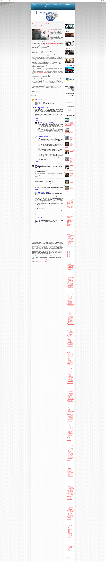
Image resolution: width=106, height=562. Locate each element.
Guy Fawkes (40, 122)
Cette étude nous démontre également (56, 35)
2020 (68, 253)
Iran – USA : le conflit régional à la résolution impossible (70, 227)
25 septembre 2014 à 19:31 (42, 99)
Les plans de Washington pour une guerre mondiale (70, 374)
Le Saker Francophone (69, 213)
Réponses (37, 120)
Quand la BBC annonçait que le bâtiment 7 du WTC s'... (70, 458)
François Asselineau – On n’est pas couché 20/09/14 (70, 353)
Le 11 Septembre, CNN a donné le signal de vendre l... (70, 418)
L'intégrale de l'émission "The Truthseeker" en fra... (70, 273)
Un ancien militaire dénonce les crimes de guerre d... (70, 298)
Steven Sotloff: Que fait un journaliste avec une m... (70, 511)
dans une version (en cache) (41, 72)
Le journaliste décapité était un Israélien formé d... (70, 520)
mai (68, 551)
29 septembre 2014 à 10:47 (44, 107)
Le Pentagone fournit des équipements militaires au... (70, 370)
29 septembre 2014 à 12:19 (48, 122)
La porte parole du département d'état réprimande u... (70, 488)
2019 (68, 254)
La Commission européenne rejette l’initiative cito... (70, 422)
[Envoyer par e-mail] (32, 95)
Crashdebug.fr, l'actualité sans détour (69, 198)
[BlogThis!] (33, 95)
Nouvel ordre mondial (57, 4)
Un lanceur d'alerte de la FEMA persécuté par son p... (70, 347)
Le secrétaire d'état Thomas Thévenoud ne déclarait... (70, 451)
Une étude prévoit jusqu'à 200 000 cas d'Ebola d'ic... (70, 425)
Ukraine (35, 6)
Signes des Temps (70, 219)
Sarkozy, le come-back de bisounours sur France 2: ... (70, 328)
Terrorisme (68, 6)
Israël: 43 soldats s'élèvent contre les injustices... (70, 415)
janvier (69, 556)
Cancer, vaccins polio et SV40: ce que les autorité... (70, 331)
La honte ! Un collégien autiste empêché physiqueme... (70, 508)
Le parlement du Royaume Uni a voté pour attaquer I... (70, 281)
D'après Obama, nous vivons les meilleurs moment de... (70, 321)
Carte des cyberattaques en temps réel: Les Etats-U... (70, 461)
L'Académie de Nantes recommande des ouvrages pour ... (70, 387)
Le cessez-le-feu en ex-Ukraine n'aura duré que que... (70, 485)
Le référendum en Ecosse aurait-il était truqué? (70, 368)
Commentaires (68, 103)
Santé (62, 6)
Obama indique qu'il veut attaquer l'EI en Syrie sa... (70, 454)
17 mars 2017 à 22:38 (41, 217)
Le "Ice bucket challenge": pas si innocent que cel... (70, 480)
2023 (68, 250)
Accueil (35, 4)
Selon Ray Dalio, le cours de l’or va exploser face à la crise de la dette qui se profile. (70, 209)
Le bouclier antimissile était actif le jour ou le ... (70, 428)
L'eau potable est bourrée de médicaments (70, 517)
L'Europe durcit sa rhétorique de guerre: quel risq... (70, 497)
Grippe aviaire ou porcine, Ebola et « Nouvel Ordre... (70, 350)
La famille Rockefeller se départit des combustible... (69, 341)
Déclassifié (47, 6)
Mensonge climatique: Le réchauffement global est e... (69, 302)
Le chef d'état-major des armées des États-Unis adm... (70, 308)
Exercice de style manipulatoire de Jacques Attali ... (70, 491)
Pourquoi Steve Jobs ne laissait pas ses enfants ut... (70, 381)
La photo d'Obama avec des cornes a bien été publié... (70, 405)
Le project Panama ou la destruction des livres (70, 221)
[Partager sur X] (34, 95)
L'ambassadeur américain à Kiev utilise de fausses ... (70, 391)
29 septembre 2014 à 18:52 (47, 136)
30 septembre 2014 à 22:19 (44, 192)
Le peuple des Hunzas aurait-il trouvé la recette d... (70, 401)
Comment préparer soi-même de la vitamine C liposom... (70, 357)
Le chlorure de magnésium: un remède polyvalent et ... (70, 277)
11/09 (40, 6)
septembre (69, 264)
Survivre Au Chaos (70, 238)
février (69, 555)
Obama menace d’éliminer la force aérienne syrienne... (70, 408)
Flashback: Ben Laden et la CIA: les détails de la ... (70, 514)
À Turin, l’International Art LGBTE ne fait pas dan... (70, 476)
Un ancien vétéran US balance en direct (70, 314)
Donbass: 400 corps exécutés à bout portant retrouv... (70, 266)
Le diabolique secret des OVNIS (71, 138)
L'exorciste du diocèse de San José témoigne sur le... (70, 290)
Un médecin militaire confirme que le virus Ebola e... (70, 305)
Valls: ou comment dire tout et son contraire (70, 540)
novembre (69, 262)
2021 (68, 252)
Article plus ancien (60, 259)
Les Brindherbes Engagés (70, 242)
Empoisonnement (55, 6)
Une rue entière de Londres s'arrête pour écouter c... (70, 317)
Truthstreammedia (37, 91)
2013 (68, 557)
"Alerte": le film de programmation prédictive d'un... (70, 344)
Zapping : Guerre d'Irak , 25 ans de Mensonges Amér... (70, 337)
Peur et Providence (70, 239)
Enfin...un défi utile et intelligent (70, 334)
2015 (68, 258)
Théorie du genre (67, 4)
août (68, 548)
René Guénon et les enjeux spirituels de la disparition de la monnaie (70, 216)
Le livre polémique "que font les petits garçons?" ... (70, 384)
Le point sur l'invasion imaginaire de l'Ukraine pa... (69, 533)
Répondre (36, 104)
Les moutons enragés (69, 225)
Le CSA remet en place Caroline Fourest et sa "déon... (70, 395)
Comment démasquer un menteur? (69, 438)
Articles (67, 101)
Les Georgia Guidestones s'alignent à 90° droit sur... (70, 294)
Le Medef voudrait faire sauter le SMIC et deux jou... (70, 435)
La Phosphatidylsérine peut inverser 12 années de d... (70, 543)
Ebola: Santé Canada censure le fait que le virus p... (70, 412)
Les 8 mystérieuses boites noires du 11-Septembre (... (70, 445)
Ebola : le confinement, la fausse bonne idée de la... (70, 364)
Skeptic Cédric (37, 107)
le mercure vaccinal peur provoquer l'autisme (52, 43)
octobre (69, 263)
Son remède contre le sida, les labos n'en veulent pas (70, 284)
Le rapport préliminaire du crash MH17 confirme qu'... (69, 469)
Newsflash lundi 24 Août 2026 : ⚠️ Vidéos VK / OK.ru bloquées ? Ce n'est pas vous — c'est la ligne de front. (70, 202)
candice (36, 99)
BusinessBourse (70, 206)
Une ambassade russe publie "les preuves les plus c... (70, 504)
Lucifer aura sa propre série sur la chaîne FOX (72, 175)
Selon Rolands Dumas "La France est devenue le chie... (70, 465)
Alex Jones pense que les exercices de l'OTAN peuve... (70, 494)
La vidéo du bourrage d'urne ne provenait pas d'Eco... (70, 324)
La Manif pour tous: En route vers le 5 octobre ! (70, 377)
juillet (69, 549)
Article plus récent (34, 259)
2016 (68, 257)
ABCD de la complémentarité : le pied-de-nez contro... (70, 473)
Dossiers (41, 4)
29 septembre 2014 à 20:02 (45, 165)
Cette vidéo (52, 29)
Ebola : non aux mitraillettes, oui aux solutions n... (70, 287)
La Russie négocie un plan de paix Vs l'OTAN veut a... (70, 523)
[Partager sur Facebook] (35, 95)
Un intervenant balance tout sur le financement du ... (70, 546)
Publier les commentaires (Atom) (41, 261)
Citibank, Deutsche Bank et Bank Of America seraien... (70, 398)
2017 (68, 256)
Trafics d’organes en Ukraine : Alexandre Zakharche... (70, 311)
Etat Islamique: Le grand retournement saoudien (70, 536)
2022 (68, 251)
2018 (68, 255)
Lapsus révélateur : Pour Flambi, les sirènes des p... (70, 525)
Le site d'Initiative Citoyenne (70, 230)
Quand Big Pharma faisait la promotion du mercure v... (70, 482)
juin (68, 550)
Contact (67, 112)
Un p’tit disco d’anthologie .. (69, 244)
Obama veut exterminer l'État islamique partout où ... (70, 441)
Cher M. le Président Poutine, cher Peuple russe (70, 431)
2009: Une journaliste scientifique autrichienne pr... (70, 361)
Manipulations (48, 4)
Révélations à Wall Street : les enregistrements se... (70, 269)
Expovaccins (37, 93)
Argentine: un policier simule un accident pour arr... (70, 447)
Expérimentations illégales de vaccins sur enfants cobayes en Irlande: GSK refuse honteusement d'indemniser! (70, 234)
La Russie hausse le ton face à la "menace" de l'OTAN (70, 529)
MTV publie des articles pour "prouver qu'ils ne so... (70, 500)
